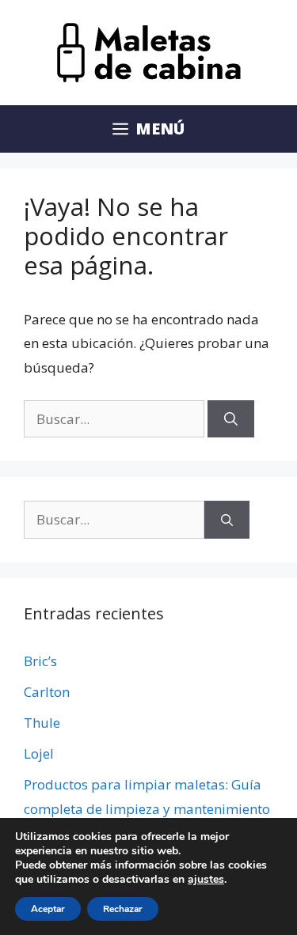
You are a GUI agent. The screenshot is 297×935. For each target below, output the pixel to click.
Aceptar (48, 909)
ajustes (206, 880)
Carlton (47, 692)
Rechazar (123, 909)
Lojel (39, 753)
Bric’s (40, 661)
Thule (42, 723)
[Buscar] (231, 419)
